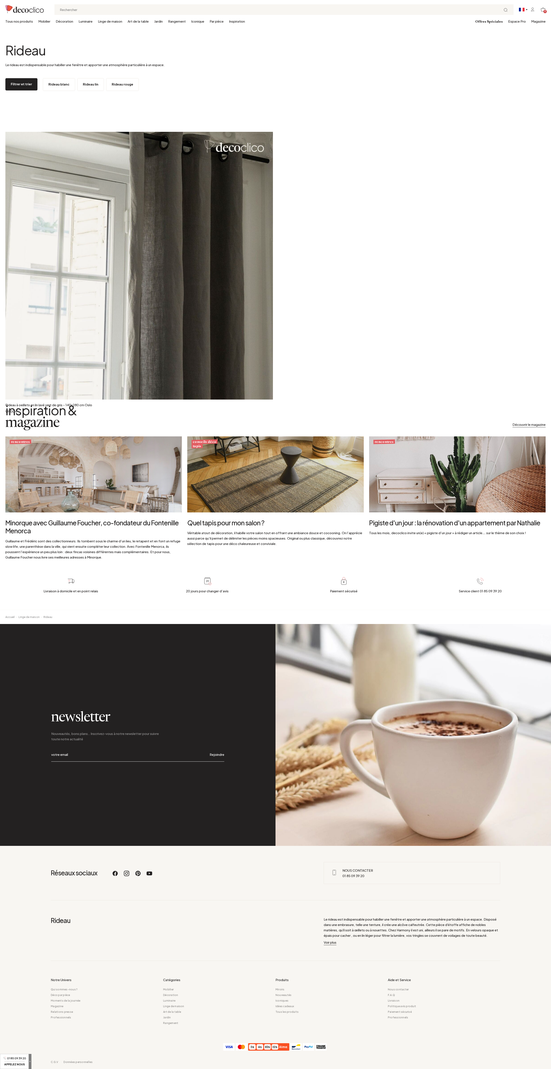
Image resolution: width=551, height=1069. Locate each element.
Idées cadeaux (285, 1006)
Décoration (64, 21)
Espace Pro (517, 21)
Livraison (393, 1000)
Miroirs (280, 989)
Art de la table (138, 21)
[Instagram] (127, 875)
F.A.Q (391, 995)
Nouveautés (283, 995)
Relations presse (62, 1011)
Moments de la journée (65, 1000)
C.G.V (54, 1062)
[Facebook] (115, 875)
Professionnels (61, 1017)
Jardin (158, 21)
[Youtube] (149, 875)
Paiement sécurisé (400, 1011)
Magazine (538, 21)
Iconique (197, 21)
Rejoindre (217, 754)
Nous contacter (398, 989)
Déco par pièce (60, 995)
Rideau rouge (122, 84)
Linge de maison (110, 21)
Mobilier (44, 21)
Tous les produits (287, 1011)
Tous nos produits (19, 21)
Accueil (10, 617)
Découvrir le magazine (529, 424)
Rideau (47, 617)
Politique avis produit (402, 1006)
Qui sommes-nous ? (64, 989)
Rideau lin (90, 84)
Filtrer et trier (21, 84)
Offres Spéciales (489, 21)
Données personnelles (78, 1062)
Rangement (177, 21)
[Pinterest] (138, 875)
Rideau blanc (59, 84)
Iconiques (282, 1000)
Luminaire (86, 21)
